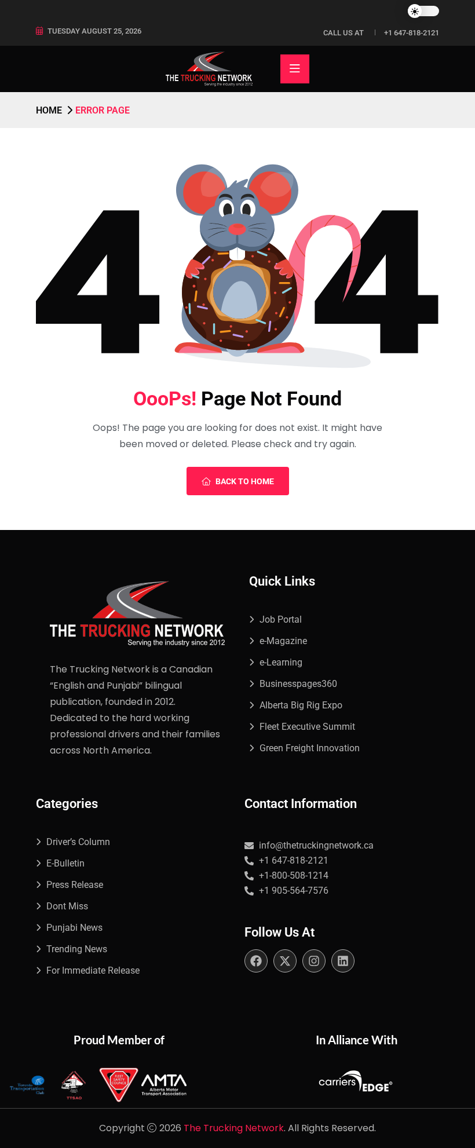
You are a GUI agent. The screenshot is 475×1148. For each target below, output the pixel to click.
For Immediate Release (93, 970)
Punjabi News (74, 927)
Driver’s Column (78, 841)
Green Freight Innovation (310, 748)
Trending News (76, 949)
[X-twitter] (285, 960)
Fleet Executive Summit (307, 726)
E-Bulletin (65, 863)
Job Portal (281, 619)
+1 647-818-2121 (411, 32)
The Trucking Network (234, 1128)
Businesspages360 (298, 683)
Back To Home (244, 481)
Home (49, 110)
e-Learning (281, 662)
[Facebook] (256, 960)
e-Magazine (283, 640)
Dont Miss (67, 906)
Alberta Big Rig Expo (301, 705)
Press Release (74, 884)
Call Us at (343, 32)
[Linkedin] (343, 960)
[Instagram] (314, 960)
